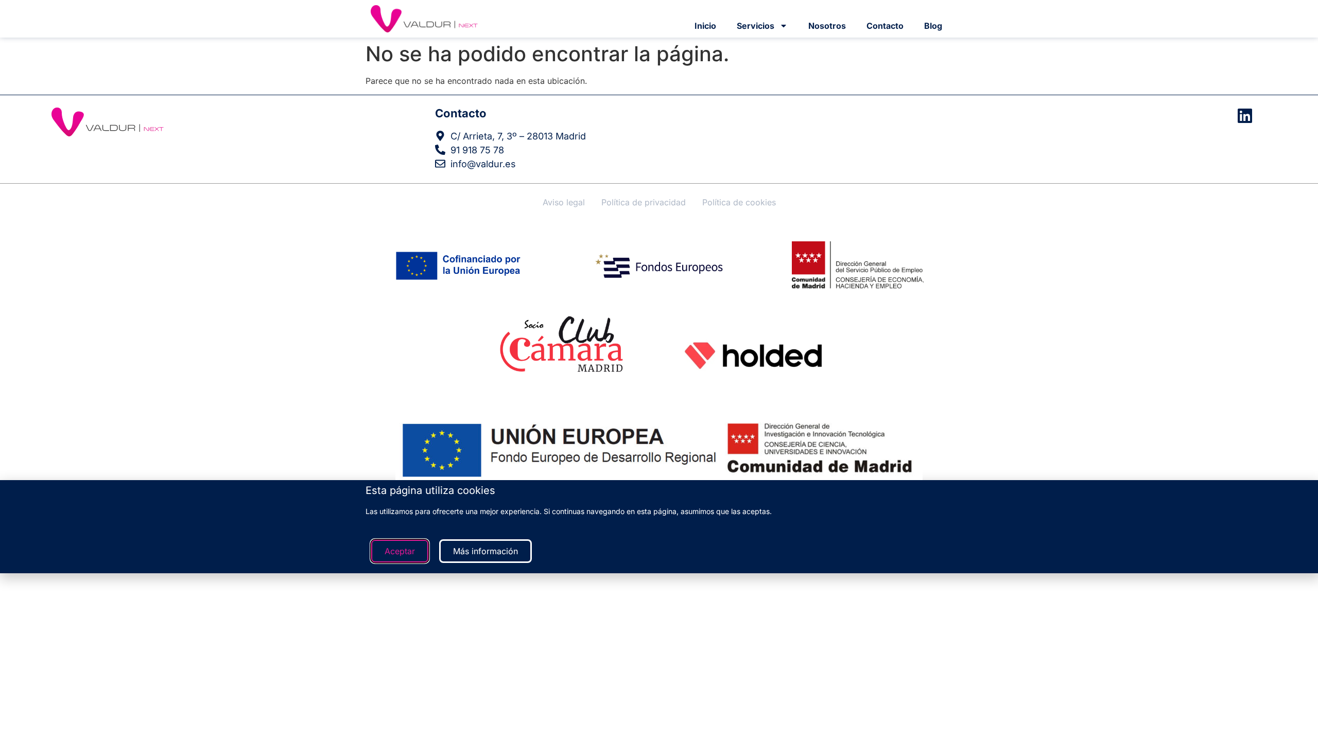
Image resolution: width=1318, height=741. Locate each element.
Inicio (705, 26)
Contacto (885, 26)
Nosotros (827, 26)
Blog (933, 26)
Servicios (755, 26)
